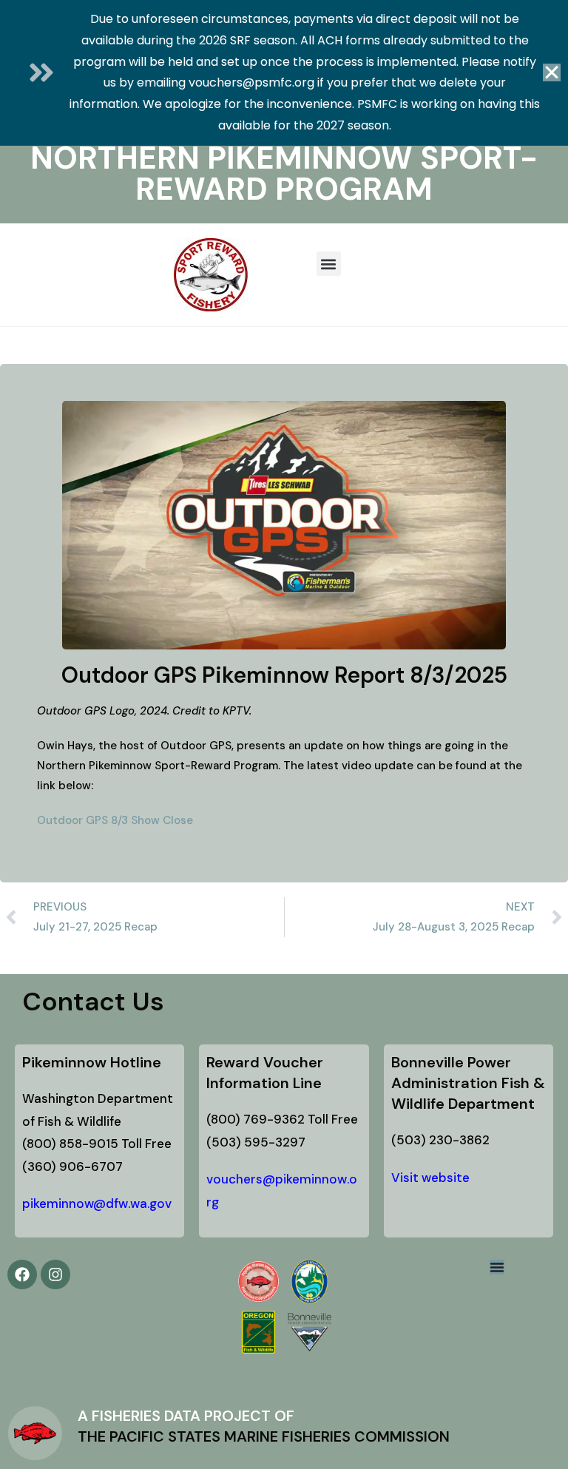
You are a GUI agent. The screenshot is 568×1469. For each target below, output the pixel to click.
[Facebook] (22, 1274)
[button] (329, 263)
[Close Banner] (552, 72)
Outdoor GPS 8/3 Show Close (115, 820)
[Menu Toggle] (497, 1267)
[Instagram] (55, 1274)
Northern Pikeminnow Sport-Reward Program (284, 173)
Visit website (430, 1177)
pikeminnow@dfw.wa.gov (97, 1203)
